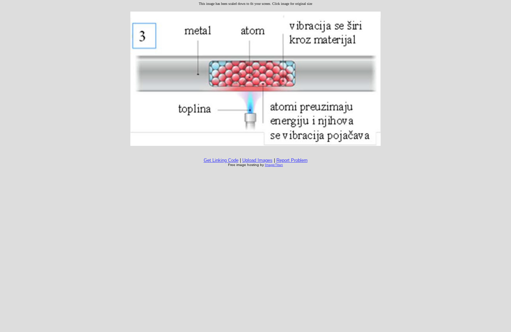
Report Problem (292, 160)
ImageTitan (274, 165)
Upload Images (257, 160)
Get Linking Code (221, 160)
